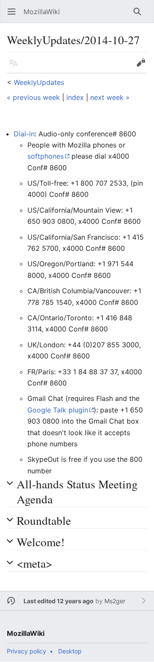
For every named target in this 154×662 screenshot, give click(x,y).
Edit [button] (142, 67)
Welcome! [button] (41, 541)
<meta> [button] (34, 563)
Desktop (70, 651)
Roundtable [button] (44, 520)
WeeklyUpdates (39, 82)
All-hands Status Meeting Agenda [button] (77, 491)
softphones (45, 156)
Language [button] (16, 67)
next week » (110, 97)
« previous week (33, 97)
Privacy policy (26, 651)
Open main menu (14, 16)
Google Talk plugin (57, 410)
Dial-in (24, 133)
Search (140, 16)
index (75, 97)
